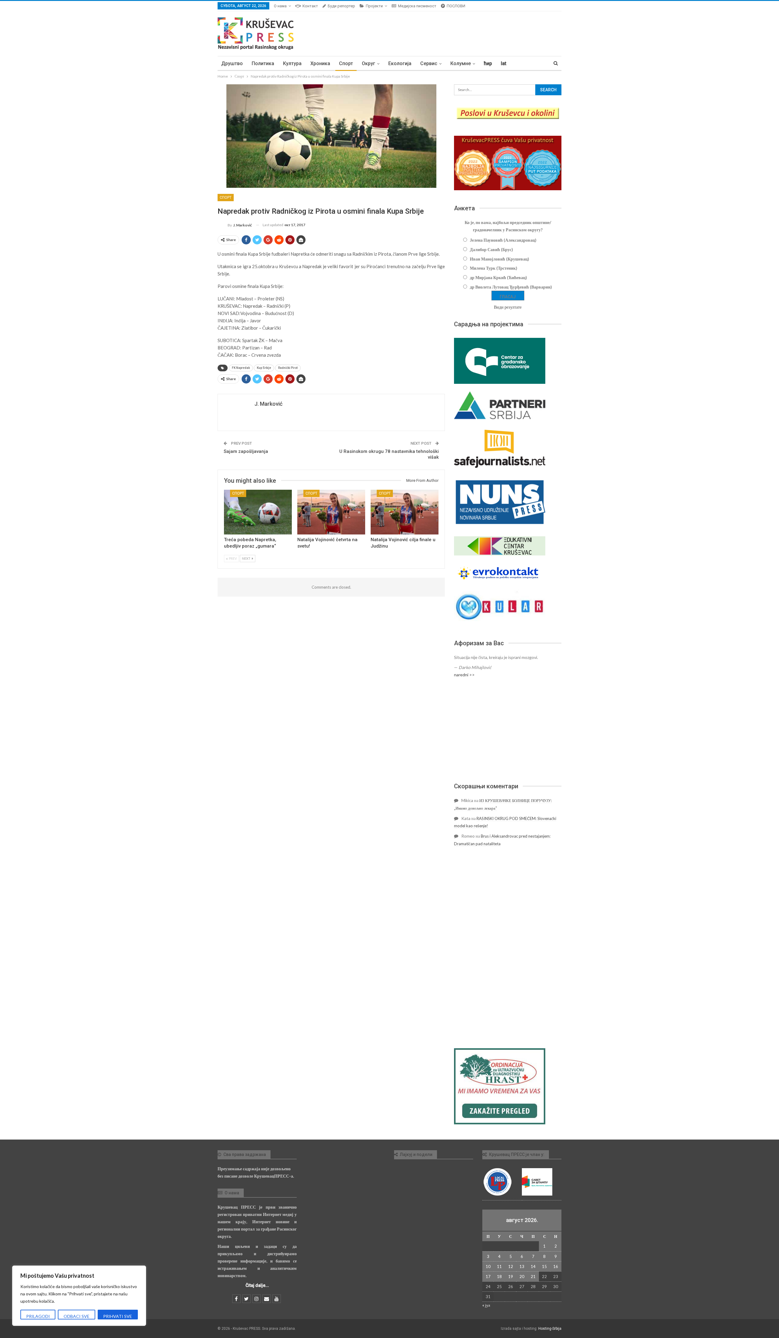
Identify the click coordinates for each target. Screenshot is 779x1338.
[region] (79, 1296)
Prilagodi (38, 1316)
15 (544, 1266)
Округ (368, 63)
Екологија (399, 63)
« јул (486, 1305)
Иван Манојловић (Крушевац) (499, 258)
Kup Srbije (264, 368)
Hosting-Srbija (549, 1328)
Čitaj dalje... (257, 1285)
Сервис (428, 63)
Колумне (460, 63)
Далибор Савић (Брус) (491, 249)
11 (499, 1266)
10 (488, 1266)
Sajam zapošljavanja (246, 451)
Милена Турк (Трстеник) (493, 268)
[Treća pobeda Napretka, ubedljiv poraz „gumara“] (258, 512)
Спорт (346, 63)
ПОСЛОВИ (456, 6)
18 (499, 1276)
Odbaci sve (76, 1316)
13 (521, 1266)
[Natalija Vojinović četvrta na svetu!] (331, 512)
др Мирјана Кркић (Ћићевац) (498, 277)
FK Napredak (241, 368)
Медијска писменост (417, 6)
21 (533, 1276)
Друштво (232, 63)
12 (510, 1266)
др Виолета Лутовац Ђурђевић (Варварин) (511, 286)
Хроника (320, 63)
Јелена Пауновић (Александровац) (503, 240)
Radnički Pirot (288, 368)
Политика (263, 63)
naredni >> (464, 674)
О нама (280, 6)
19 (510, 1276)
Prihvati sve (117, 1316)
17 (488, 1276)
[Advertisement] (507, 730)
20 (521, 1276)
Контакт (310, 6)
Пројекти (374, 6)
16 (555, 1266)
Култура (292, 63)
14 (533, 1266)
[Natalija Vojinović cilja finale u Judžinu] (404, 512)
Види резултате (508, 307)
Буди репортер (341, 6)
